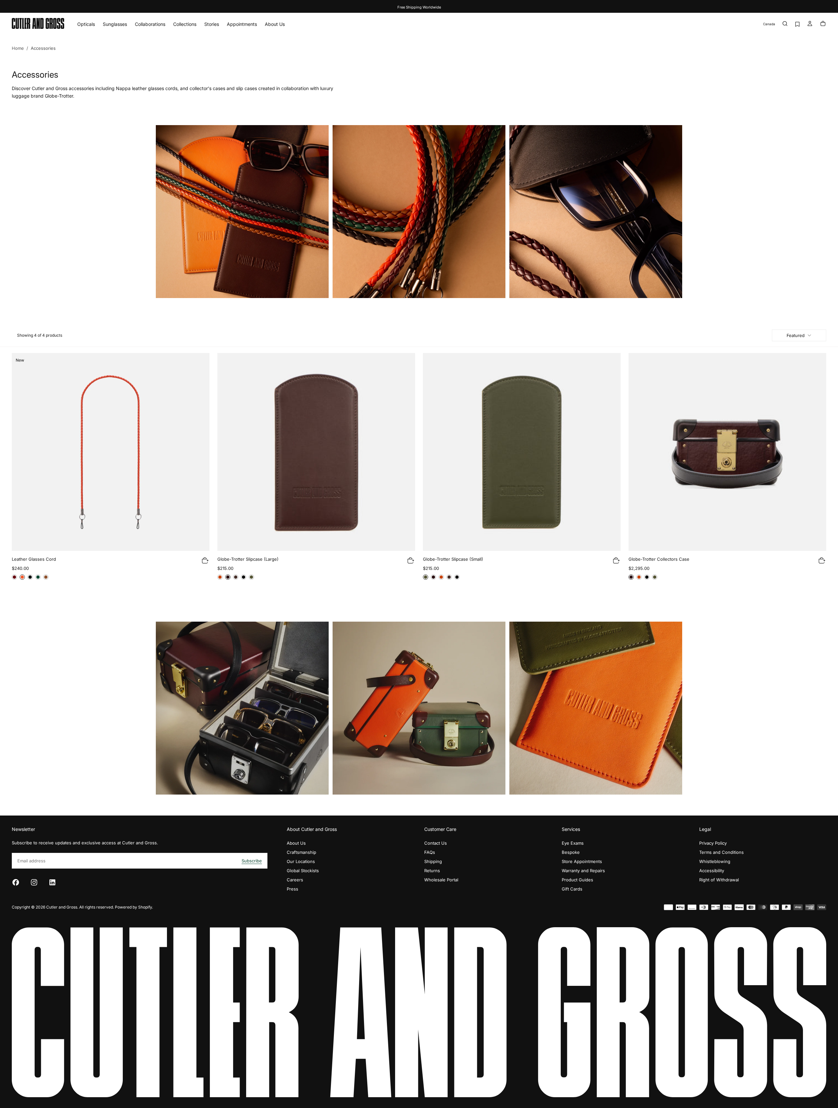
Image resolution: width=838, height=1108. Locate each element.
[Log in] (810, 24)
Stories (211, 24)
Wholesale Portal (441, 879)
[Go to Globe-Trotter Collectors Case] (727, 452)
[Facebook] (16, 882)
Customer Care (440, 829)
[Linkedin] (52, 882)
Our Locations (301, 861)
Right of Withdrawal (719, 879)
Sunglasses (115, 24)
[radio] (14, 577)
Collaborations (150, 24)
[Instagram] (34, 882)
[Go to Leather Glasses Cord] (111, 452)
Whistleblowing (714, 861)
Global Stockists (303, 870)
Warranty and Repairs (583, 870)
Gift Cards (572, 889)
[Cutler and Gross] (419, 1012)
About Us (275, 24)
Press (292, 889)
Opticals (86, 24)
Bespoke (571, 852)
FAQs (429, 852)
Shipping (433, 861)
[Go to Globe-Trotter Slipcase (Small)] (522, 452)
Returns (432, 870)
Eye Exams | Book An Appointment (419, 7)
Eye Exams (573, 843)
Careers (295, 879)
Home (18, 48)
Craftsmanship (301, 852)
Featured (796, 335)
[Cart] (823, 24)
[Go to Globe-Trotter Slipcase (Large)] (316, 452)
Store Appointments (582, 861)
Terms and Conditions (721, 852)
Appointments (242, 24)
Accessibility (711, 870)
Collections (184, 24)
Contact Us (435, 843)
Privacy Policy (713, 843)
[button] (769, 24)
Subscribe (252, 860)
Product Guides (577, 879)
